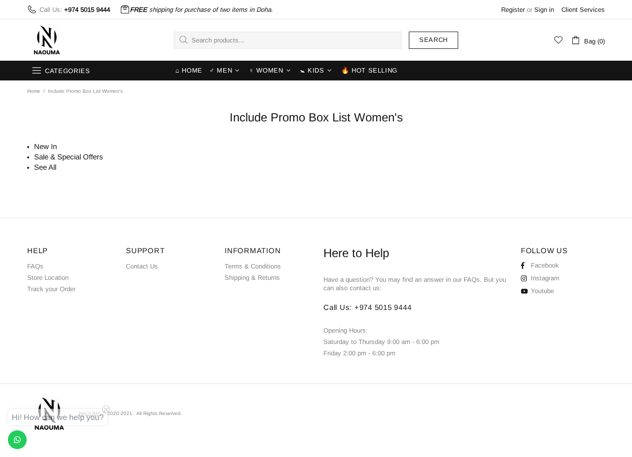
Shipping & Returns (252, 277)
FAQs (35, 266)
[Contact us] (17, 439)
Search (433, 39)
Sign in (544, 9)
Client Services (583, 9)
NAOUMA (47, 40)
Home (33, 91)
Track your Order (51, 289)
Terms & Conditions (253, 266)
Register (513, 9)
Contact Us (142, 266)
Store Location (48, 277)
